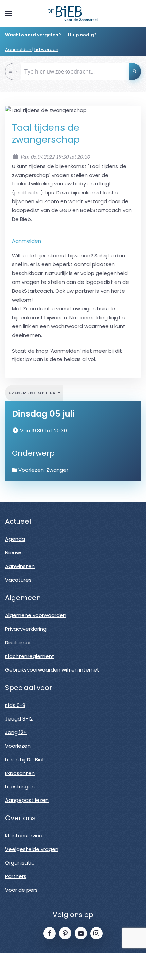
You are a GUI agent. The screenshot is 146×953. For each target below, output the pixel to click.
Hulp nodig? (82, 35)
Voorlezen (31, 469)
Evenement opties (32, 392)
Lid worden (46, 49)
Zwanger (57, 469)
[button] (8, 13)
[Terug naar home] (73, 13)
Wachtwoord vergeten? (33, 35)
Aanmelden (18, 49)
